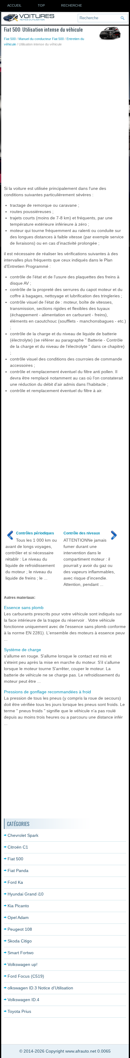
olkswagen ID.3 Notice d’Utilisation (40, 987)
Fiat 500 (10, 39)
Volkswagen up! (22, 964)
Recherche (71, 5)
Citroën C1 (18, 847)
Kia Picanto (18, 905)
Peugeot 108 (20, 929)
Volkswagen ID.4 (23, 999)
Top (41, 5)
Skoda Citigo (20, 941)
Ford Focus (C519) (26, 976)
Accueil (14, 5)
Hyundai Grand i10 (26, 894)
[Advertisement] (65, 114)
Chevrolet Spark (23, 835)
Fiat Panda (18, 870)
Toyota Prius (19, 1011)
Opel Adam (18, 917)
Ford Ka (15, 882)
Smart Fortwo (21, 952)
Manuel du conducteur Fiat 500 (41, 39)
